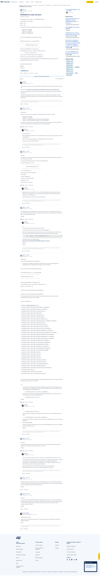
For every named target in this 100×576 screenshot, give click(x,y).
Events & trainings (39, 557)
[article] (41, 93)
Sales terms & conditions (52, 571)
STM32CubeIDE (69, 67)
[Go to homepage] (24, 539)
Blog (17, 563)
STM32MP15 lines (24, 70)
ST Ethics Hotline (70, 549)
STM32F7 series (69, 71)
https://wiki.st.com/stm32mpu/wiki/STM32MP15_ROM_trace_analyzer (36, 240)
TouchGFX (77, 67)
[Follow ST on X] (67, 560)
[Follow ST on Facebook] (74, 560)
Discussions (35, 5)
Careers (17, 557)
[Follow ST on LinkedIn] (69, 560)
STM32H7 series (69, 61)
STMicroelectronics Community (25, 5)
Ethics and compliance (71, 546)
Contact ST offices (39, 545)
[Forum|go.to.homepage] (5, 2)
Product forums (41, 5)
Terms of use (43, 571)
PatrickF (25, 129)
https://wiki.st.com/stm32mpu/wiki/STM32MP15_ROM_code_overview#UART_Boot (43, 89)
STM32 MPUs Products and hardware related (61, 5)
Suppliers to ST (19, 560)
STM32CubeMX (69, 65)
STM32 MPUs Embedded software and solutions (73, 56)
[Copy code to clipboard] (61, 236)
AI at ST (37, 560)
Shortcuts (57, 545)
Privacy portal (67, 571)
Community (37, 552)
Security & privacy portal (71, 554)
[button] (89, 2)
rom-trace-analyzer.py (30, 305)
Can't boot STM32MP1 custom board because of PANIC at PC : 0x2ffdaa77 (72, 53)
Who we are (18, 546)
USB (76, 73)
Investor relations (19, 549)
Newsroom (37, 554)
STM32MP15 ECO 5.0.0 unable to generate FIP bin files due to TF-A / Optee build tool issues (73, 34)
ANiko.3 (24, 9)
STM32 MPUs (48, 5)
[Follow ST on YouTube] (76, 560)
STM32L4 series (69, 69)
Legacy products (69, 73)
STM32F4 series (69, 63)
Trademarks (61, 571)
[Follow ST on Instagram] (71, 560)
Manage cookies (74, 571)
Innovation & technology (21, 554)
